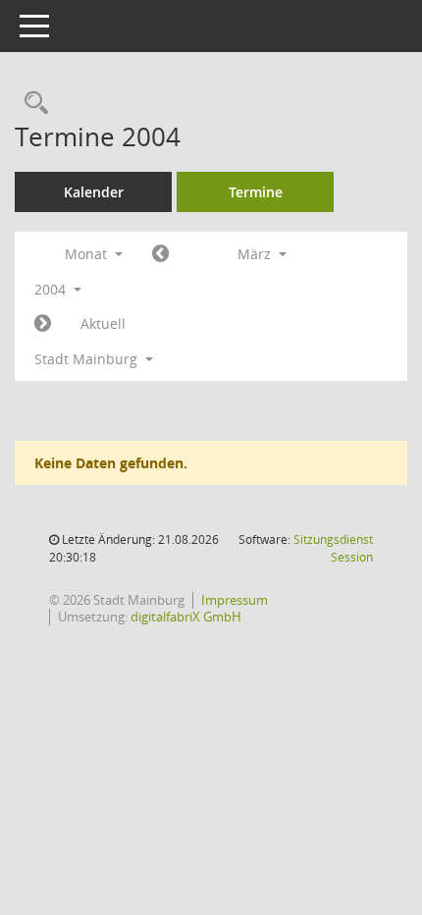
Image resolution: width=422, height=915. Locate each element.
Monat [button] (88, 253)
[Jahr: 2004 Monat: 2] (160, 254)
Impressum (234, 600)
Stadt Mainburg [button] (87, 359)
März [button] (256, 253)
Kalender (94, 192)
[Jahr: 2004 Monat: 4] (43, 324)
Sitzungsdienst (333, 548)
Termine (256, 192)
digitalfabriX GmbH (186, 616)
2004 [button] (52, 289)
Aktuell (103, 323)
